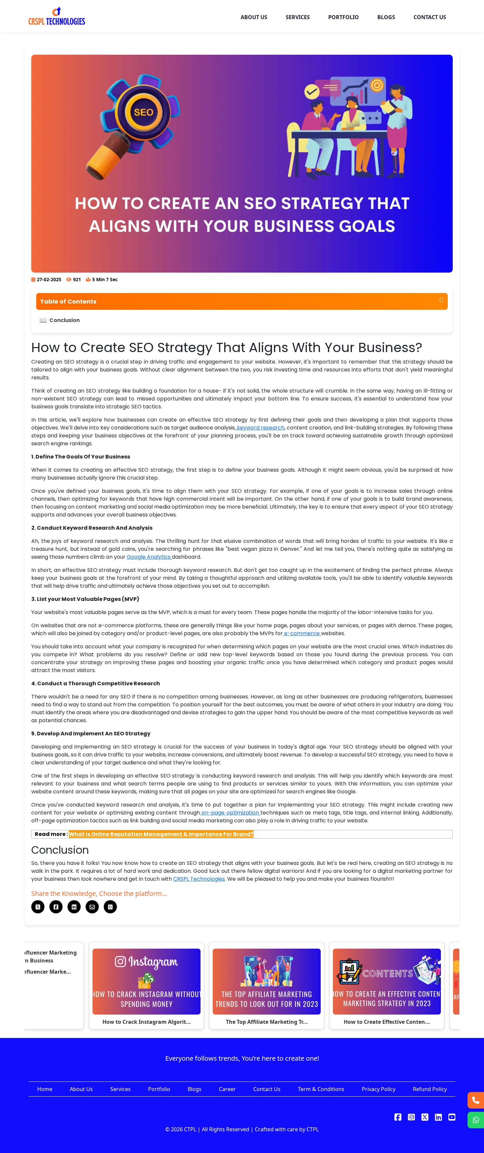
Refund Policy (430, 1089)
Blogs (195, 1089)
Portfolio (159, 1089)
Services (120, 1089)
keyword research (260, 427)
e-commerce (302, 633)
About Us (81, 1089)
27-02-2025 (49, 279)
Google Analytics (149, 557)
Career (227, 1089)
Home (44, 1089)
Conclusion (64, 320)
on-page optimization (230, 812)
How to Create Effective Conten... (387, 1021)
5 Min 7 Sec (105, 279)
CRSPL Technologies (199, 879)
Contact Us (267, 1089)
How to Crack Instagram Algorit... (146, 1021)
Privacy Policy (378, 1089)
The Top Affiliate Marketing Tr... (267, 1021)
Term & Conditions (321, 1089)
